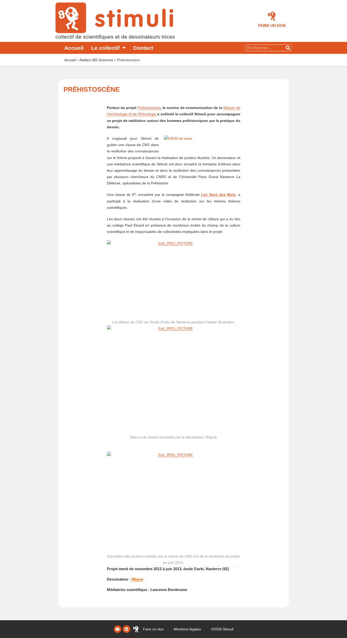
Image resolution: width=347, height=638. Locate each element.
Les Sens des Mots (218, 195)
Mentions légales (187, 629)
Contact (143, 48)
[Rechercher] (288, 48)
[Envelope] (117, 629)
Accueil (74, 48)
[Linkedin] (126, 629)
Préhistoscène (149, 108)
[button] (272, 25)
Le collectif (105, 48)
